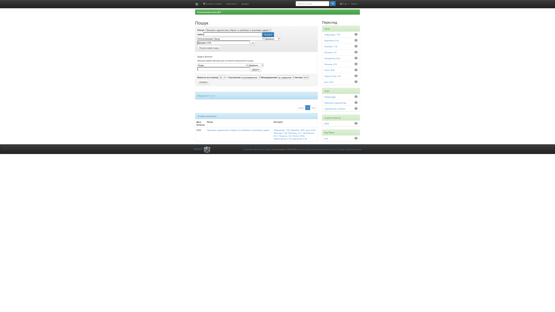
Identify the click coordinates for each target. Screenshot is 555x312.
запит (200, 34)
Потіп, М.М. (299, 135)
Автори (299, 77)
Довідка (245, 3)
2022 (326, 123)
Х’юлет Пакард (339, 149)
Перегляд (231, 3)
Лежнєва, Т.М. (280, 132)
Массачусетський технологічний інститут (313, 149)
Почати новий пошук (209, 47)
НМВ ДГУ (198, 148)
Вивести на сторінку (207, 77)
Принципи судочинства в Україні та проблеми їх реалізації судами (238, 130)
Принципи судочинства (335, 102)
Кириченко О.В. (299, 138)
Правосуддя (330, 96)
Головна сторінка (213, 3)
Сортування (234, 77)
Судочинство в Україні (334, 108)
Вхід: (345, 3)
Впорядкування (269, 77)
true (326, 138)
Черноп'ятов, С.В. (282, 138)
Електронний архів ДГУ (209, 12)
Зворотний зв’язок (353, 149)
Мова (353, 3)
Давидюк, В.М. (298, 130)
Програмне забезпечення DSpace (257, 149)
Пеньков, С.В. (285, 135)
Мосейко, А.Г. (295, 132)
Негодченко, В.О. (332, 58)
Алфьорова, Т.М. (282, 130)
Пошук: (201, 29)
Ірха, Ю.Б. (311, 130)
